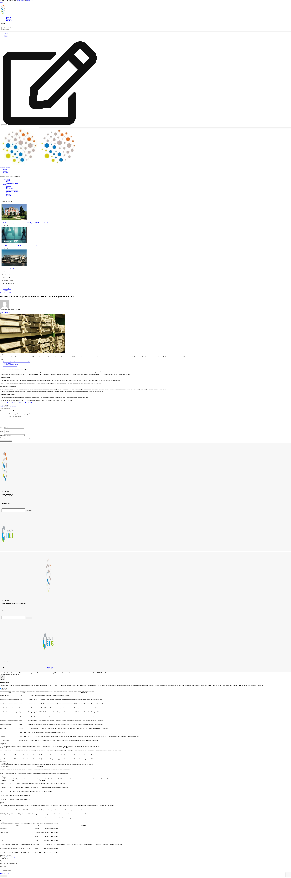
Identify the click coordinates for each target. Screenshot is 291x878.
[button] (1, 2)
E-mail (2, 431)
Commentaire (3, 425)
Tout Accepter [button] (3, 674)
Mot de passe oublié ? (5, 873)
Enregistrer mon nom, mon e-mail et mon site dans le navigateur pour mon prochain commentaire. (25, 438)
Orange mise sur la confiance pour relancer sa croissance (16, 268)
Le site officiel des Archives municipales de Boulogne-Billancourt (19, 402)
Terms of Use (29, 0)
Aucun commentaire (5, 312)
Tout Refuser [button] (10, 674)
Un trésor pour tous (7, 363)
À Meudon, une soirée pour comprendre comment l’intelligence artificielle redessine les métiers (26, 222)
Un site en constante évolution (10, 366)
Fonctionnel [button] (3, 743)
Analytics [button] (2, 776)
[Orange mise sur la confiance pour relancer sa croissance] (14, 265)
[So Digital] (39, 165)
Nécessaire (4, 688)
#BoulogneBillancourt (9, 293)
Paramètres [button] (16, 674)
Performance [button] (3, 761)
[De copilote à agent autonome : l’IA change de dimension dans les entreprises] (14, 243)
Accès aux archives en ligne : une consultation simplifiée (16, 362)
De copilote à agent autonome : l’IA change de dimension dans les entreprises (21, 245)
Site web (2, 435)
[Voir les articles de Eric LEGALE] (4, 308)
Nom (1, 427)
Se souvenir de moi (6, 870)
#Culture (2, 293)
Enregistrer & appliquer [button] (5, 855)
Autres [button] (1, 820)
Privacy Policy (20, 0)
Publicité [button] (2, 802)
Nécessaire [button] (2, 686)
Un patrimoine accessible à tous (10, 364)
